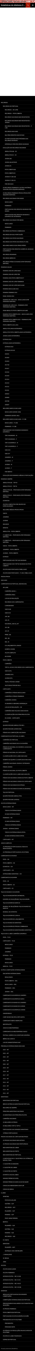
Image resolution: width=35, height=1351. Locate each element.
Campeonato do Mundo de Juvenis (14, 1006)
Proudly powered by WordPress (9, 1348)
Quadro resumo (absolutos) (12, 796)
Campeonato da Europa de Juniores (14, 995)
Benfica (5, 1222)
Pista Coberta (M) (10, 169)
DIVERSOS (4, 1291)
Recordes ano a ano (11, 131)
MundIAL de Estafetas (10, 912)
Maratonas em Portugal (11, 1100)
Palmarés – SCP (10, 1211)
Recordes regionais (9, 254)
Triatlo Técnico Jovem (12, 682)
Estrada (5, 556)
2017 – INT (6, 1075)
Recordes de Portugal (10, 106)
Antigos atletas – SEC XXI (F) (12, 1283)
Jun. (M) (7, 616)
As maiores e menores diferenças (16, 703)
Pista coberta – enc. (11, 981)
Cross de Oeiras (8, 1189)
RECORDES (4, 102)
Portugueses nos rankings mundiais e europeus (15, 431)
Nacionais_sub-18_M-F (12, 623)
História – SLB (9, 1229)
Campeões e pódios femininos (14, 696)
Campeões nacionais (9, 1118)
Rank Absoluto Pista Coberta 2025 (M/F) (15, 310)
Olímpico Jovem (10, 649)
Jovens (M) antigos (11, 162)
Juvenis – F (8, 468)
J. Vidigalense (7, 1254)
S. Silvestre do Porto (10, 1171)
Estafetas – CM (8, 866)
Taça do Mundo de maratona (12, 923)
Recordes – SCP (10, 1207)
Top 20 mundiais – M (11, 435)
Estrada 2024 (7, 339)
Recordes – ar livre (11, 110)
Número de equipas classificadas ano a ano (17, 759)
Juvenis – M (8, 464)
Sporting (6, 1196)
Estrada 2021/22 (10, 350)
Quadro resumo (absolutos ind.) (13, 725)
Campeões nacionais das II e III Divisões (15, 743)
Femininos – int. (8, 817)
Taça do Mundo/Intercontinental (14, 895)
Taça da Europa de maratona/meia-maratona (17, 930)
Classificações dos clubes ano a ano (15, 756)
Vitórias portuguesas (10, 1133)
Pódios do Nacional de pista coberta (15, 770)
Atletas (3, 1265)
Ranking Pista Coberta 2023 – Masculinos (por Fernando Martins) (18, 315)
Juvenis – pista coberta (10, 553)
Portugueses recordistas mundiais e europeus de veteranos (17, 215)
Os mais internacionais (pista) (14, 836)
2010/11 (7, 390)
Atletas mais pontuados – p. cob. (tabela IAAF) (17, 573)
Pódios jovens (7, 767)
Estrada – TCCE (8, 955)
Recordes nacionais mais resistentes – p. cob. (18, 127)
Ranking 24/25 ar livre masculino (13, 285)
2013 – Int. (6, 1082)
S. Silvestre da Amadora (11, 1164)
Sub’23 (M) (8, 609)
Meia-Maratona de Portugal (12, 1155)
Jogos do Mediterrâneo (11, 1028)
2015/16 (7, 372)
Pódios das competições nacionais (14, 732)
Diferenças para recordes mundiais (17, 144)
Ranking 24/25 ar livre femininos (13, 281)
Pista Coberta (7, 660)
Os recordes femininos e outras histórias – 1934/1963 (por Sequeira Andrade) (17, 188)
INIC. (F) (7, 642)
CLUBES (3, 1193)
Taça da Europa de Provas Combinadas (15, 926)
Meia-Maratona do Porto (11, 1151)
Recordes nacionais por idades (13, 198)
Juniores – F (9, 461)
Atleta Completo (10, 652)
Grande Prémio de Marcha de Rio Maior (15, 1182)
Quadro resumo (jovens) (11, 799)
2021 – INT (6, 1060)
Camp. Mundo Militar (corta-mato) (14, 1017)
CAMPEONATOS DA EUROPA (9, 877)
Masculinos (9, 202)
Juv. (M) (7, 627)
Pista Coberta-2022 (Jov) (10, 325)
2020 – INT (6, 1064)
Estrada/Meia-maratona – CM (12, 874)
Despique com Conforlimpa (14, 1251)
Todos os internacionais (13, 810)
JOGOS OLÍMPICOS (6, 843)
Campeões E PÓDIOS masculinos (15, 692)
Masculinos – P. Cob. (11, 423)
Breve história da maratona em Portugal (16, 1104)
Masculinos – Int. (8, 807)
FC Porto (6, 1240)
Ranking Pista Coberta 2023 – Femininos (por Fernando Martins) (17, 320)
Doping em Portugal (9, 1339)
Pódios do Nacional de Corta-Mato (14, 752)
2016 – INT (6, 1078)
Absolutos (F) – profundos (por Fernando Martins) (17, 496)
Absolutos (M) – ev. (11, 151)
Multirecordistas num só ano (14, 135)
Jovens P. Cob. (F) (10, 180)
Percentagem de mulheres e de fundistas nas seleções (18, 1304)
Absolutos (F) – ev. (11, 155)
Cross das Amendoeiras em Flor (13, 1185)
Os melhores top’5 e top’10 (11, 1126)
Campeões (8, 663)
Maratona (6, 1243)
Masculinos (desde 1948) (13, 412)
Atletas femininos (9, 1272)
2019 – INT (6, 1068)
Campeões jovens (10, 700)
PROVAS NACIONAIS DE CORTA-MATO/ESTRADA (14, 1136)
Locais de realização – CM (13, 707)
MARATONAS (4, 1097)
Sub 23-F (7, 453)
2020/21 (7, 354)
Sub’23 (5, 513)
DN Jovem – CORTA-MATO (12, 718)
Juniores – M (9, 457)
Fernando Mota (10, 1327)
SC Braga (6, 1258)
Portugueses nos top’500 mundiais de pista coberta (17, 564)
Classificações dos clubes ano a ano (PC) (16, 774)
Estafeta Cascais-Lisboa (11, 1174)
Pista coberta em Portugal (12, 1312)
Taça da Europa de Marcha (11, 903)
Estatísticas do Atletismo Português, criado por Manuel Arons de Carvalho (13, 5)
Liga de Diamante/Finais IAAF (12, 1042)
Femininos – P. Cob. (11, 426)
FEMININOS (8, 227)
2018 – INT (6, 1071)
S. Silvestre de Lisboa (10, 1167)
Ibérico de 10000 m (9, 1039)
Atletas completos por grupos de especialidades (14, 505)
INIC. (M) (7, 638)
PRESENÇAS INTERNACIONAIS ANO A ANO (13, 1046)
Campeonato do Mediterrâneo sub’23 (15, 1031)
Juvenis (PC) (9, 678)
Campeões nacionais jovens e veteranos (16, 763)
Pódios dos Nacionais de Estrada (14, 785)
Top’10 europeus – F (11, 446)
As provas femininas (9, 1309)
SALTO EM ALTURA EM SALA (13, 685)
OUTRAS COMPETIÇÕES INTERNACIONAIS (13, 970)
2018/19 (7, 361)
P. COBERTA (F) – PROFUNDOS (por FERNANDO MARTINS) (16, 541)
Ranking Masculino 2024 (11, 289)
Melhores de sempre (10, 1107)
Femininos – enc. (10, 988)
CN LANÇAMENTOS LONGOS (13, 645)
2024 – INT (6, 1049)
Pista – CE (6, 881)
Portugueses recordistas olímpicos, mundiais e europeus (18, 250)
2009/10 (7, 394)
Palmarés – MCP (10, 1247)
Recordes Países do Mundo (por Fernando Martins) (17, 262)
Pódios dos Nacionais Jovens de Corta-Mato (17, 781)
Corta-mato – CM (8, 870)
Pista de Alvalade (10, 1200)
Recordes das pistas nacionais (13, 238)
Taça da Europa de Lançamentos (13, 919)
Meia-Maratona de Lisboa (11, 1147)
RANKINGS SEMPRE (6, 479)
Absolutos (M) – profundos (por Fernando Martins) (17, 490)
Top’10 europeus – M (11, 442)
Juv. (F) (7, 631)
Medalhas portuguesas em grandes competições (15, 1295)
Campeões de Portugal (10, 740)
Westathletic (7, 1024)
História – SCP (9, 1203)
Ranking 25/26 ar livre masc (12, 270)
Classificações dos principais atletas (17, 714)
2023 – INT (6, 1053)
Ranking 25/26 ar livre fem (11, 274)
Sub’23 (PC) (8, 671)
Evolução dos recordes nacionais (14, 147)
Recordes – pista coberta (13, 113)
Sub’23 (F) (8, 613)
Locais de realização (12, 598)
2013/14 (7, 379)
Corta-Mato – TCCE (9, 941)
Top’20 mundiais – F (11, 439)
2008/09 (7, 397)
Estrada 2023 (9, 346)
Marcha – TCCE (7, 966)
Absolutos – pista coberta (11, 531)
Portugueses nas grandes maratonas (15, 1129)
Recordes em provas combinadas (14, 231)
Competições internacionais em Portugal (16, 1300)
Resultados (9, 977)
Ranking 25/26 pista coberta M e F (13, 278)
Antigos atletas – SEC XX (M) (12, 1276)
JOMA (4, 1262)
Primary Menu (32, 5)
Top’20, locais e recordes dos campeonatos (19, 667)
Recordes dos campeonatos (14, 602)
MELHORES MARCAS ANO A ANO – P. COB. (14, 419)
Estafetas (6, 500)
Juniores (6, 517)
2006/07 (7, 404)
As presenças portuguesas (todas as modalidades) (15, 847)
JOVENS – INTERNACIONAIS (11, 828)
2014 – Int (6, 1089)
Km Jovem (8, 656)
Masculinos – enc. (11, 984)
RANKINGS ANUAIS (6, 267)
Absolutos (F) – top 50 (10, 486)
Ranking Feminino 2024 (10, 292)
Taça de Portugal (8, 792)
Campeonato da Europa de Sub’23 (13, 999)
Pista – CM (6, 859)
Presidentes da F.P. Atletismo (12, 1319)
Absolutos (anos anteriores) (12, 328)
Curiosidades (9, 605)
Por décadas (9, 184)
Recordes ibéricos (9, 258)
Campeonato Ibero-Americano (12, 1020)
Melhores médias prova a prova (13, 509)
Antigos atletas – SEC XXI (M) (12, 1287)
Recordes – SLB (10, 1236)
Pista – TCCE (6, 937)
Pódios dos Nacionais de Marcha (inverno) (17, 788)
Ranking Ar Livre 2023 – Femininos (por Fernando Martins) (15, 306)
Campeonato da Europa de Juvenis (14, 1010)
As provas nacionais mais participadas (15, 1144)
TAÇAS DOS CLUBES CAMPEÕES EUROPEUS (13, 933)
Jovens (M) (8, 158)
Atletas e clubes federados (12, 1336)
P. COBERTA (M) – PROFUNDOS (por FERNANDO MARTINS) (16, 536)
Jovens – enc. (9, 991)
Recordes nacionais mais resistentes (17, 117)
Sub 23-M (7, 450)
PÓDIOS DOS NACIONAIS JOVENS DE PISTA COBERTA (18, 778)
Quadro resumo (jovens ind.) (12, 729)
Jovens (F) (8, 166)
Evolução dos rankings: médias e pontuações (18, 475)
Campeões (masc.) (10, 591)
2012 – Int (6, 1093)
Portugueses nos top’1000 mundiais (14, 560)
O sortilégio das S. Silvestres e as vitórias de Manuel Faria (18, 1159)
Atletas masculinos (9, 1269)
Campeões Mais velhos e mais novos (16, 711)
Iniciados (6, 524)
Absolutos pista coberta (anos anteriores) (17, 332)
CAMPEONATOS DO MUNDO (9, 855)
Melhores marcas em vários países (14, 245)
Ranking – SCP (9, 1214)
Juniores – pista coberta (11, 549)
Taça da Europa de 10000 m (11, 915)
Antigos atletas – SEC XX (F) (12, 1280)
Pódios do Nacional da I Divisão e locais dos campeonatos (17, 748)
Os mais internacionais (12, 814)
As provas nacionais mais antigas (14, 1140)
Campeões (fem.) (10, 594)
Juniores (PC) (9, 674)
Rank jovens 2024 (8, 296)
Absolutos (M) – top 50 (10, 482)
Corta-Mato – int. (8, 839)
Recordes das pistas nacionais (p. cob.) (15, 242)
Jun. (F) (7, 620)
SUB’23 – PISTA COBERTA (10, 546)
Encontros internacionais (12, 973)
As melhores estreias (10, 1122)
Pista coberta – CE (9, 884)
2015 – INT (6, 1086)
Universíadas (7, 1013)
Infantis (5, 528)
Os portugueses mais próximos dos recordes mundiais (16, 139)
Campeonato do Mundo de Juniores (14, 1002)
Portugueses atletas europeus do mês (16, 1316)
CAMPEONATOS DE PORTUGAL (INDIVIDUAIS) (14, 584)
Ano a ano (4, 580)
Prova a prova (5, 576)
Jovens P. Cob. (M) (10, 176)
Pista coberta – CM (9, 863)
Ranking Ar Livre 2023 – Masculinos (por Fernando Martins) (16, 300)
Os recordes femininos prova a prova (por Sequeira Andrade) (17, 194)
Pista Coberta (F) (10, 173)
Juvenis (5, 520)
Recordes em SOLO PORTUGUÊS (13, 234)
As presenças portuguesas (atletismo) (16, 852)
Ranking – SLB (9, 1232)
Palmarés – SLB (10, 1225)
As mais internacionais (12, 821)
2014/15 (7, 375)
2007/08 (7, 401)
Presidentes (9, 1323)
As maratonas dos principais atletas (15, 1115)
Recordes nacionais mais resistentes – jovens (18, 121)
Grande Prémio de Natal (11, 1178)
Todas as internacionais (13, 825)
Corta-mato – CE (8, 888)
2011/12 (7, 386)
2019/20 (7, 357)
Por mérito (8, 471)
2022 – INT (6, 1057)
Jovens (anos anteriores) (11, 336)
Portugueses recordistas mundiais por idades (18, 210)
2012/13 (7, 383)
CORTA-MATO (6, 689)
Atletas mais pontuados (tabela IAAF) (15, 569)
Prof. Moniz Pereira (11, 1218)
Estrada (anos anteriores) (12, 343)
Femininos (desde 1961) (12, 415)
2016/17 (7, 368)
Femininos (8, 205)
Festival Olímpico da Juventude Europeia (16, 1035)
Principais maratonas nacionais (13, 1111)
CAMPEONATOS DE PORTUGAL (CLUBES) (12, 736)
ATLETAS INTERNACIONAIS (8, 803)
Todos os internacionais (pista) (15, 832)
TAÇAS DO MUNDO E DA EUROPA (10, 892)
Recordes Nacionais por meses (13, 220)
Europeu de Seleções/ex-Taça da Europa (16, 899)
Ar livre (5, 587)
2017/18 (7, 365)
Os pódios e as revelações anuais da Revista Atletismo (17, 1331)
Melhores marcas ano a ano (12, 408)
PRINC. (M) (8, 634)
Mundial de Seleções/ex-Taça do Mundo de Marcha (17, 907)
